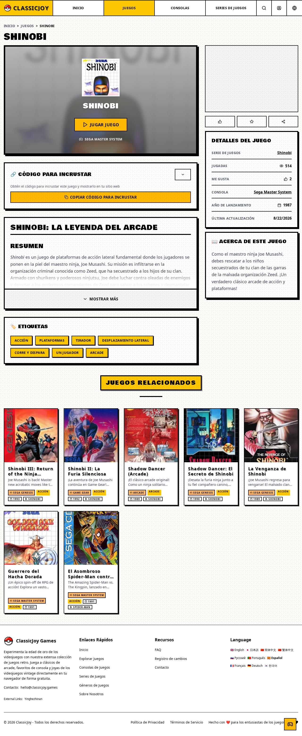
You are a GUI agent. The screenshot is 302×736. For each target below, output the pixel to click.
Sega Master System (273, 192)
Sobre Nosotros (91, 694)
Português (256, 658)
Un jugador (67, 352)
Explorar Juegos (91, 658)
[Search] (264, 8)
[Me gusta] (220, 121)
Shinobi (284, 152)
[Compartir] (283, 121)
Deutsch (255, 666)
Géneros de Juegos (94, 685)
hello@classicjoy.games (39, 687)
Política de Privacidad (147, 722)
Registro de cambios (171, 658)
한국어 (270, 666)
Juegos (27, 26)
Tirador (83, 340)
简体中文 (268, 650)
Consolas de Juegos (94, 667)
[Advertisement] (252, 79)
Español (274, 658)
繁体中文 (286, 650)
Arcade (97, 352)
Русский (238, 658)
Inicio (9, 26)
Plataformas (51, 340)
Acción (21, 340)
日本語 (252, 650)
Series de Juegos (92, 676)
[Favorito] (252, 121)
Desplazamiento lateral (125, 340)
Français (238, 666)
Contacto (162, 667)
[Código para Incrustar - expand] (183, 174)
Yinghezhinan (33, 699)
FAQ (158, 649)
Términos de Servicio (186, 722)
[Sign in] (279, 8)
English (237, 650)
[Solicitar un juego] (290, 724)
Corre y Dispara (30, 352)
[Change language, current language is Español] (294, 8)
